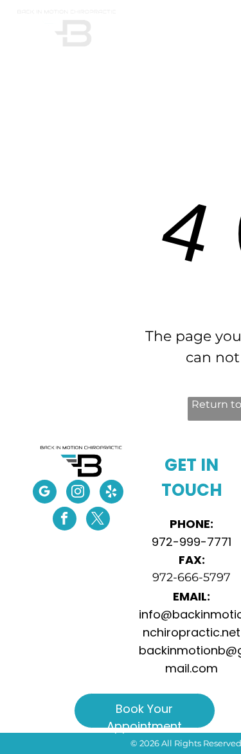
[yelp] (111, 493)
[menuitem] (149, 60)
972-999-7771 (191, 542)
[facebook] (64, 520)
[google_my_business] (45, 493)
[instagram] (78, 493)
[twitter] (98, 520)
